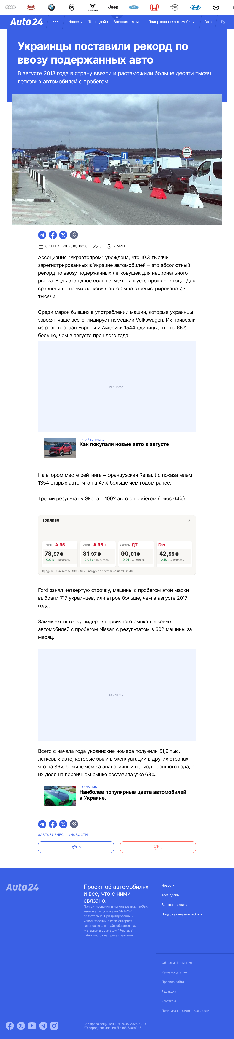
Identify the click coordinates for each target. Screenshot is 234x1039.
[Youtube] (32, 1026)
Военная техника (128, 21)
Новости (75, 21)
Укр (208, 21)
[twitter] (63, 235)
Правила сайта (173, 982)
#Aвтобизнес (51, 835)
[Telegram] (43, 1026)
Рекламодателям (175, 972)
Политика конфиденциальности (185, 1011)
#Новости (78, 835)
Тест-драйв (98, 21)
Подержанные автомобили (171, 21)
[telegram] (42, 235)
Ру (223, 21)
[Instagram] (54, 1026)
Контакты (169, 1001)
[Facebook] (10, 1026)
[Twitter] (21, 1026)
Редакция (169, 992)
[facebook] (53, 235)
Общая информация (177, 963)
